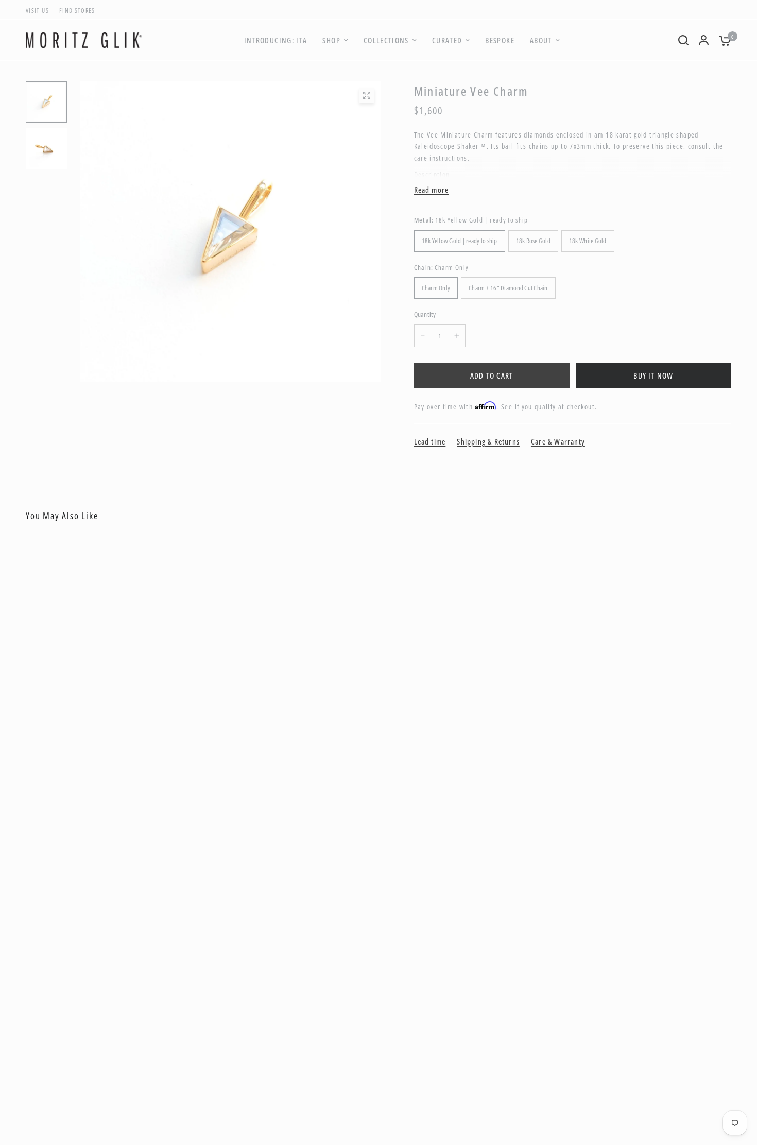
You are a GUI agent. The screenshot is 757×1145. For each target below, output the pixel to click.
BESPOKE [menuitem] (499, 40)
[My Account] (704, 40)
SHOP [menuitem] (331, 40)
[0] (722, 40)
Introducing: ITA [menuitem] (275, 40)
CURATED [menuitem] (447, 40)
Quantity (425, 314)
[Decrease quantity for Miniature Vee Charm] (423, 336)
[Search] (683, 40)
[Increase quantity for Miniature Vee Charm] (457, 336)
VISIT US (37, 10)
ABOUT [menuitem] (541, 40)
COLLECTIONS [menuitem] (386, 40)
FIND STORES (77, 10)
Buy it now (653, 375)
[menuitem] (40, 10)
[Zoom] (366, 95)
